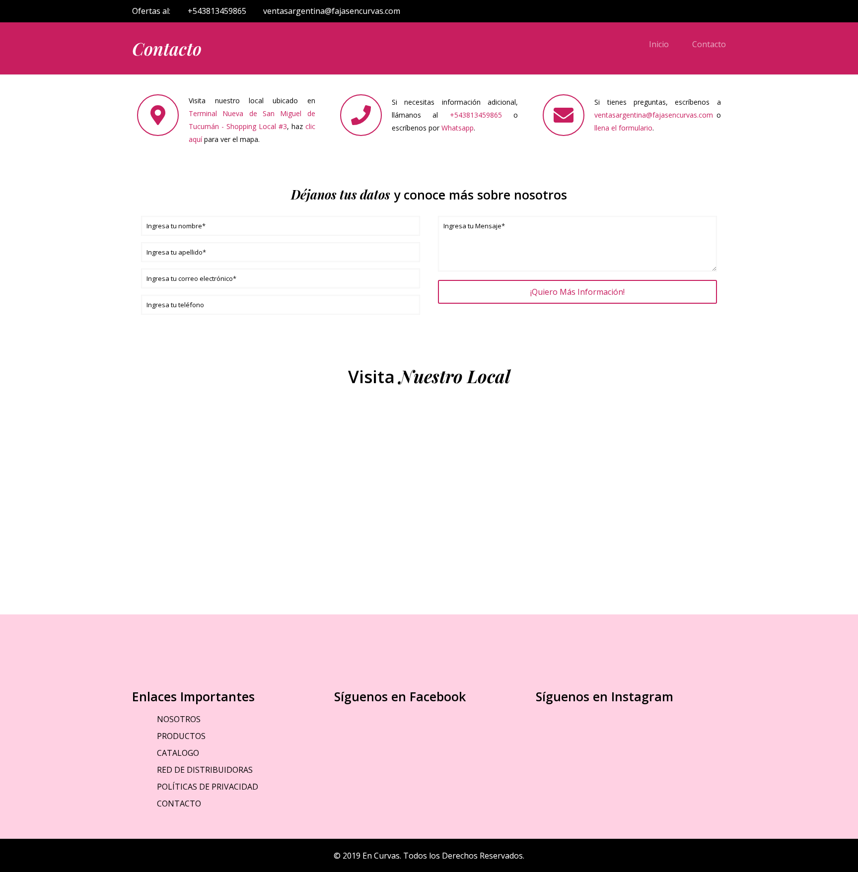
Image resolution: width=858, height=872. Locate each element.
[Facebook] (694, 11)
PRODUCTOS (181, 736)
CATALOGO (178, 752)
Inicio (659, 44)
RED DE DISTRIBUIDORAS (205, 769)
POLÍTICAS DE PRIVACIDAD (207, 786)
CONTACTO (179, 803)
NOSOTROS (179, 719)
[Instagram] (707, 11)
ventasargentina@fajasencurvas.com (331, 10)
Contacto (709, 44)
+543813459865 (217, 10)
